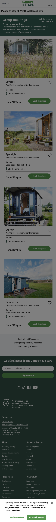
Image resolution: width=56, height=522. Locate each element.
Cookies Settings (17, 517)
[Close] (52, 503)
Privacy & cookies (13, 510)
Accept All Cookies (36, 517)
